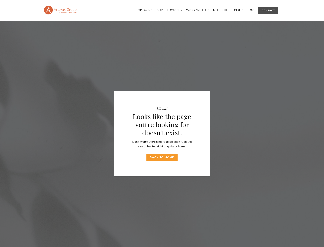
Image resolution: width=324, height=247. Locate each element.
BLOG (251, 10)
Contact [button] (268, 10)
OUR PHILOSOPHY (170, 10)
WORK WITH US (197, 10)
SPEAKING (145, 10)
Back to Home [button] (162, 157)
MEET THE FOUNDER (228, 10)
